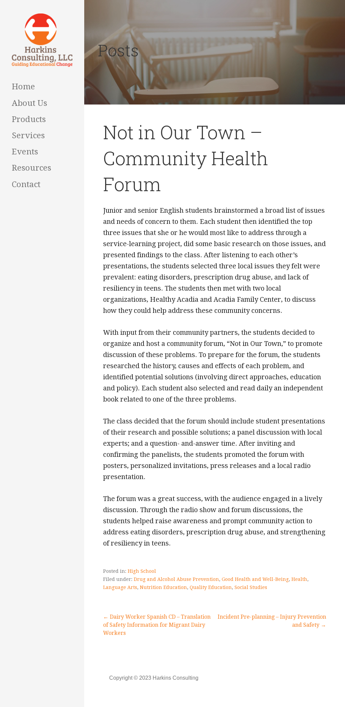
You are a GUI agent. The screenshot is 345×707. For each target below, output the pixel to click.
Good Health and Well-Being (255, 579)
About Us (29, 103)
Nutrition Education (163, 587)
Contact (26, 184)
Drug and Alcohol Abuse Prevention (176, 579)
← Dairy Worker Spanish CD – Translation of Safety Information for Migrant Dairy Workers (157, 625)
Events (25, 151)
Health (299, 579)
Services (28, 135)
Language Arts (120, 587)
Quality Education (211, 587)
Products (29, 119)
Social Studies (250, 587)
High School (142, 571)
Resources (31, 168)
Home (23, 86)
